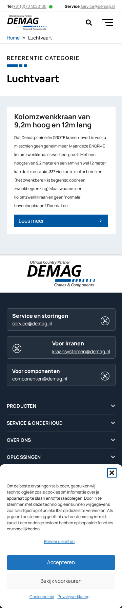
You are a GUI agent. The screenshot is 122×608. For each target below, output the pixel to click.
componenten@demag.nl (39, 378)
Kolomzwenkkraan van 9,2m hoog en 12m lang (53, 121)
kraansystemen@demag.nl (81, 351)
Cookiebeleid (41, 596)
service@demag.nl (32, 323)
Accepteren (61, 562)
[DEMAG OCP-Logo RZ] (26, 22)
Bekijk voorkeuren (61, 580)
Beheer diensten (59, 541)
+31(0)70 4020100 (29, 6)
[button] (111, 472)
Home (13, 37)
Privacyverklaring (73, 596)
